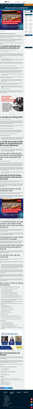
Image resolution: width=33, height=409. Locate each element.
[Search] (31, 11)
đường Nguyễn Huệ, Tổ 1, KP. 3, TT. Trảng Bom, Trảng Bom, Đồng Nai (11, 378)
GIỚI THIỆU (5, 4)
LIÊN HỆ (24, 4)
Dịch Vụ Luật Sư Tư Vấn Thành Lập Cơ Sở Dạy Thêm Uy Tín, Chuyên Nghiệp (30, 32)
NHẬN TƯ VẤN (28, 4)
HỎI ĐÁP (21, 4)
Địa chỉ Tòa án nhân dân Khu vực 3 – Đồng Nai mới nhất (30, 17)
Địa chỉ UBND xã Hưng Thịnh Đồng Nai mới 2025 (30, 20)
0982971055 (7, 368)
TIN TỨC (18, 4)
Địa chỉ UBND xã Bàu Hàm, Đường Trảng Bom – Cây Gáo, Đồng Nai (26, 24)
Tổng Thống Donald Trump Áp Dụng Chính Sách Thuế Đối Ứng (26, 31)
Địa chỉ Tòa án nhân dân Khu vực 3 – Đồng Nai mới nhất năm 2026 (26, 17)
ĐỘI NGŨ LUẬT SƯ (15, 4)
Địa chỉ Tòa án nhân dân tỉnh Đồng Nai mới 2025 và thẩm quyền (30, 24)
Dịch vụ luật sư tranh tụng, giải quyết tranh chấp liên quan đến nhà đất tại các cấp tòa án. (11, 297)
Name (25, 36)
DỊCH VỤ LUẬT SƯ (9, 4)
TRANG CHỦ (2, 4)
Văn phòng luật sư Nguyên (4, 373)
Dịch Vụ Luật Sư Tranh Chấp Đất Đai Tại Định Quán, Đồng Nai (30, 28)
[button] (13, 396)
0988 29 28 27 (18, 1)
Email (25, 39)
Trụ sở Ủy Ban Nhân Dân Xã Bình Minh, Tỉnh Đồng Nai (26, 27)
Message (26, 42)
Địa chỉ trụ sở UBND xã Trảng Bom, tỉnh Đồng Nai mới (26, 20)
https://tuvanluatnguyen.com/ (6, 384)
